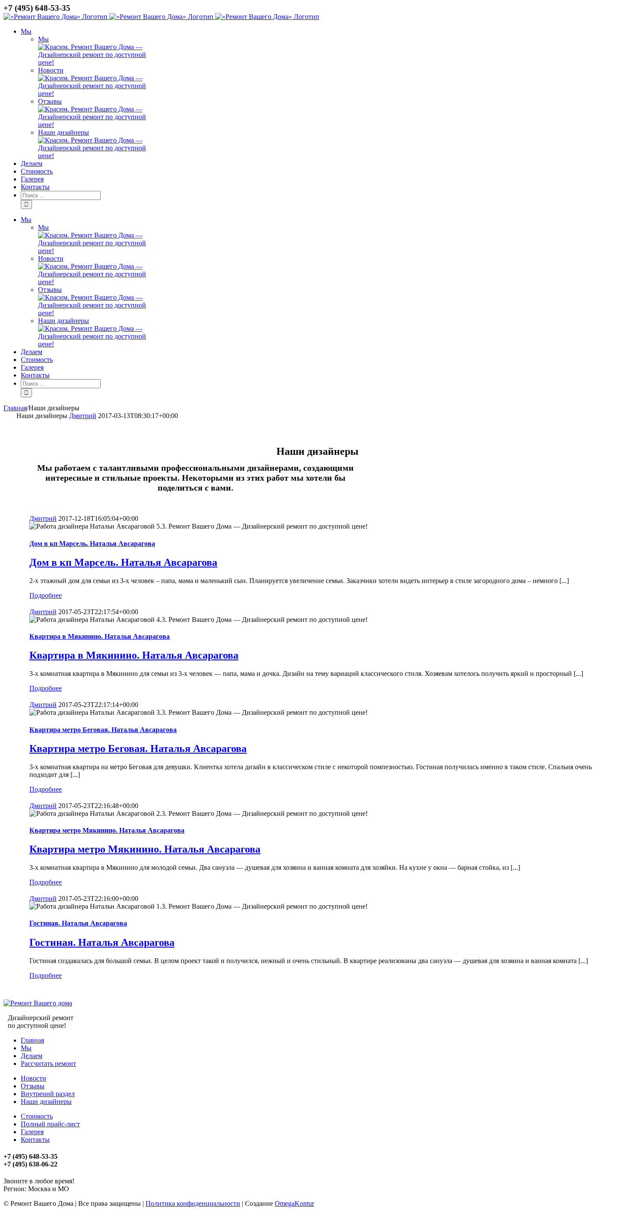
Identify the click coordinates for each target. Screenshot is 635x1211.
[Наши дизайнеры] (97, 155)
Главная (32, 1040)
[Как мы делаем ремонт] (97, 93)
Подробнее (45, 595)
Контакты (35, 1139)
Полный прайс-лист (50, 1124)
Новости (51, 70)
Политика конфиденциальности (193, 1203)
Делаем (31, 1055)
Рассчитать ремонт (48, 1063)
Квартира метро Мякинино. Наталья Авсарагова (106, 830)
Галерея (32, 1131)
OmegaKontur (294, 1203)
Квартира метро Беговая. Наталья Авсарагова (103, 729)
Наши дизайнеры (63, 132)
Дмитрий (82, 415)
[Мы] (97, 62)
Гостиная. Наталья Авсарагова (78, 923)
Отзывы (50, 101)
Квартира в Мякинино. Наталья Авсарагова (99, 636)
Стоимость (37, 1116)
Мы (43, 39)
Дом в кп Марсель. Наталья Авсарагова (92, 543)
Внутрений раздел (48, 1093)
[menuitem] (326, 94)
